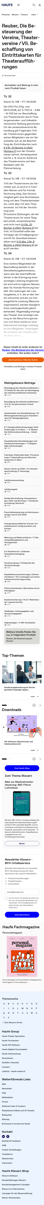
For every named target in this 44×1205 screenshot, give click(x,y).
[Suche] (33, 4)
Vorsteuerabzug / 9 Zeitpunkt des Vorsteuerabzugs (19, 564)
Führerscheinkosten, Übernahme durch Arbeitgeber (21, 589)
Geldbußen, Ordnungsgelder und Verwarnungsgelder (19, 612)
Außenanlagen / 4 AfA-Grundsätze (19, 622)
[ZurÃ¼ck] (34, 705)
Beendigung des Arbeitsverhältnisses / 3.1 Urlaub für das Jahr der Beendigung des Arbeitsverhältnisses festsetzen (21, 390)
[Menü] (18, 4)
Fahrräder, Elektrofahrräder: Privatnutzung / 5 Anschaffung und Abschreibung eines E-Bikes (21, 457)
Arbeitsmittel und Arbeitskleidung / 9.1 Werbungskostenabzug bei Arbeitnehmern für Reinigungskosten (21, 415)
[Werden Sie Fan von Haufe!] (7, 1136)
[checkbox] (6, 898)
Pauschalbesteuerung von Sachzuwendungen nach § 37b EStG (21, 513)
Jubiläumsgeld (10, 489)
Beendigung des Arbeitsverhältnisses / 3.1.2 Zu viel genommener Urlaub (21, 402)
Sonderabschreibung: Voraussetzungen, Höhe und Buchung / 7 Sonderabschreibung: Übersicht (21, 500)
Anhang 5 (27, 228)
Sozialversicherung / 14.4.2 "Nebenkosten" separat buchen (22, 600)
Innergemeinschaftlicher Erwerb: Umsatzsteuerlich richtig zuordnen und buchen (21, 526)
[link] (6, 14)
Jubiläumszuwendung (14, 480)
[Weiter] (40, 705)
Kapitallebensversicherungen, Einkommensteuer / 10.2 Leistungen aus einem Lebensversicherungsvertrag (22, 576)
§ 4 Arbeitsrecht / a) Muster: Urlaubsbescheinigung (17, 552)
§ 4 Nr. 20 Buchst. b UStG (18, 226)
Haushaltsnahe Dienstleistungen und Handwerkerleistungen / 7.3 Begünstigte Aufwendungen (20, 443)
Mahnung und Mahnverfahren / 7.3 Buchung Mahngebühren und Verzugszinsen (21, 540)
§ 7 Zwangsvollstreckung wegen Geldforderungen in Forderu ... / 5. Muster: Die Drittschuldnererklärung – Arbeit (21, 429)
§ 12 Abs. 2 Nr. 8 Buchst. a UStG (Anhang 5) (19, 243)
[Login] (39, 4)
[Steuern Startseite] (8, 5)
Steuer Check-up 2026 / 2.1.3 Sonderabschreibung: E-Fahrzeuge (21, 469)
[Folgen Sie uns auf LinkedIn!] (3, 1136)
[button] (23, 359)
